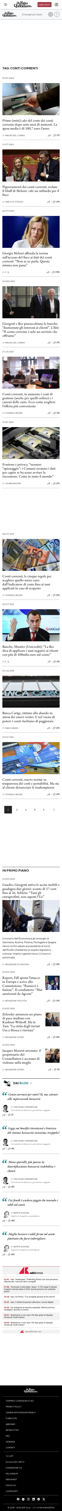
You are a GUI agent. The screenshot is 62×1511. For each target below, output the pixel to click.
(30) (58, 1001)
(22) (58, 595)
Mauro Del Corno (13, 135)
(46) (13, 1220)
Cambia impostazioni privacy (21, 1412)
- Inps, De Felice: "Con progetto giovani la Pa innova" (29, 1297)
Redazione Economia (15, 964)
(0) (58, 1069)
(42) (58, 964)
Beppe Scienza (20, 1213)
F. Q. (5, 272)
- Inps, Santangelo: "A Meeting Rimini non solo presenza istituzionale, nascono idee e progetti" (31, 1280)
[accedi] (56, 5)
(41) (12, 1148)
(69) (58, 202)
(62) (58, 1037)
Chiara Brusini (11, 483)
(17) (58, 135)
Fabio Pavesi (10, 728)
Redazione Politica (14, 1001)
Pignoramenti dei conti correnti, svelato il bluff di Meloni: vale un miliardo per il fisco (30, 190)
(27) (58, 483)
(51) (58, 661)
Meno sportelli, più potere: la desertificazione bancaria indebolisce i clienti (31, 1166)
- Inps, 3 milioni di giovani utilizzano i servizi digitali (28, 1302)
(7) (12, 1115)
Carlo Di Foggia (12, 202)
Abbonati (44, 4)
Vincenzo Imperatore (24, 1107)
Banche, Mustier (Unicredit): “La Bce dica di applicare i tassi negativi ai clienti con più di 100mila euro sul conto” (30, 650)
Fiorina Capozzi (12, 413)
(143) (57, 272)
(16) (58, 413)
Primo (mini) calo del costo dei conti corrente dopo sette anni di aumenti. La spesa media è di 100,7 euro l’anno (29, 124)
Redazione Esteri (13, 1037)
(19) (58, 342)
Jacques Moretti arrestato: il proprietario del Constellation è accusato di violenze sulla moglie (21, 1056)
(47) (58, 794)
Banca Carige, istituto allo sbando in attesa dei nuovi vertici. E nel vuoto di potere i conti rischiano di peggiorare (28, 717)
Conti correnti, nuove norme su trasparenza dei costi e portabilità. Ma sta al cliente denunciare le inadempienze (30, 783)
